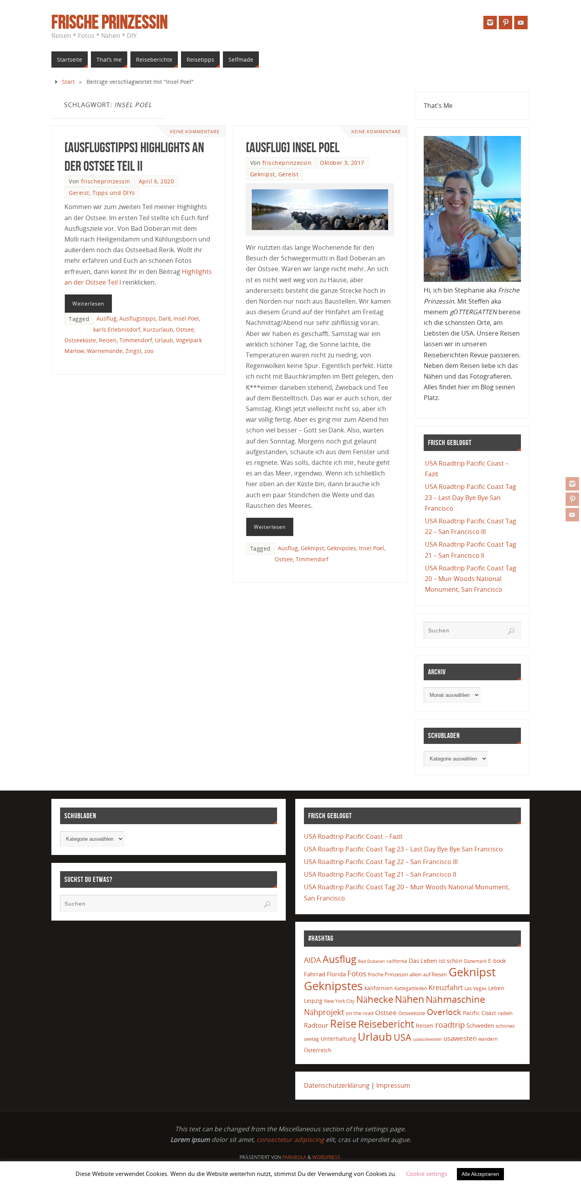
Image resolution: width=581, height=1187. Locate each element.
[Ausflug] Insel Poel (293, 147)
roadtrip (450, 1024)
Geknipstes (341, 548)
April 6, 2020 (156, 181)
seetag (311, 1039)
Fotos (356, 973)
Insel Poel (186, 318)
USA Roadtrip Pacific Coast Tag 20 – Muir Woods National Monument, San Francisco (470, 579)
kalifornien (378, 988)
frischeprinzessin (105, 181)
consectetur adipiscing (290, 1139)
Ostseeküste (80, 340)
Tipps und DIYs (113, 192)
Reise (343, 1024)
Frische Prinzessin (109, 22)
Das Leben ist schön (435, 960)
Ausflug (106, 318)
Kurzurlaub (158, 329)
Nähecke (374, 999)
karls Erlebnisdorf (116, 329)
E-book (497, 960)
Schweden (480, 1025)
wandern (488, 1039)
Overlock (444, 1011)
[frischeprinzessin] (572, 484)
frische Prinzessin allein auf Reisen (407, 974)
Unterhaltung (338, 1038)
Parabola (294, 1157)
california (397, 961)
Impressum (393, 1085)
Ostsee (185, 329)
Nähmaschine (455, 999)
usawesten (460, 1038)
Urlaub (164, 340)
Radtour (316, 1025)
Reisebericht (386, 1023)
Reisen (108, 340)
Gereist (79, 192)
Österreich (318, 1050)
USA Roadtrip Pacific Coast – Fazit (353, 836)
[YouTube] (572, 514)
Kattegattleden (410, 988)
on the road (360, 1013)
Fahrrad (314, 974)
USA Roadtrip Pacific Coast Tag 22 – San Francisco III (381, 861)
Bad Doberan (371, 961)
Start (68, 81)
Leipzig (313, 1000)
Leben (496, 988)
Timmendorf (135, 340)
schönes (505, 1025)
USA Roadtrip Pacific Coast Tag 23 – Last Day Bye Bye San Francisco (470, 497)
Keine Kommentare (194, 131)
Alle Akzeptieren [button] (480, 1174)
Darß (164, 318)
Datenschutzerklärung (337, 1085)
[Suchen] (511, 631)
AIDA (312, 960)
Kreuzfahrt (445, 987)
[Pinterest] (572, 499)
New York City (339, 1001)
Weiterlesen (88, 303)
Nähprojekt (324, 1012)
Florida (336, 974)
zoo (148, 351)
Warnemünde (105, 351)
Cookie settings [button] (426, 1174)
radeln (505, 1013)
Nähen (409, 999)
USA (402, 1037)
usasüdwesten (427, 1039)
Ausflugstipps (137, 318)
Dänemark (475, 961)
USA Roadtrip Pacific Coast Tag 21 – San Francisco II (380, 874)
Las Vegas (475, 988)
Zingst (133, 351)
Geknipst (262, 174)
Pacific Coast (479, 1013)
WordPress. (326, 1157)
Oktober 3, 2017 (342, 162)
